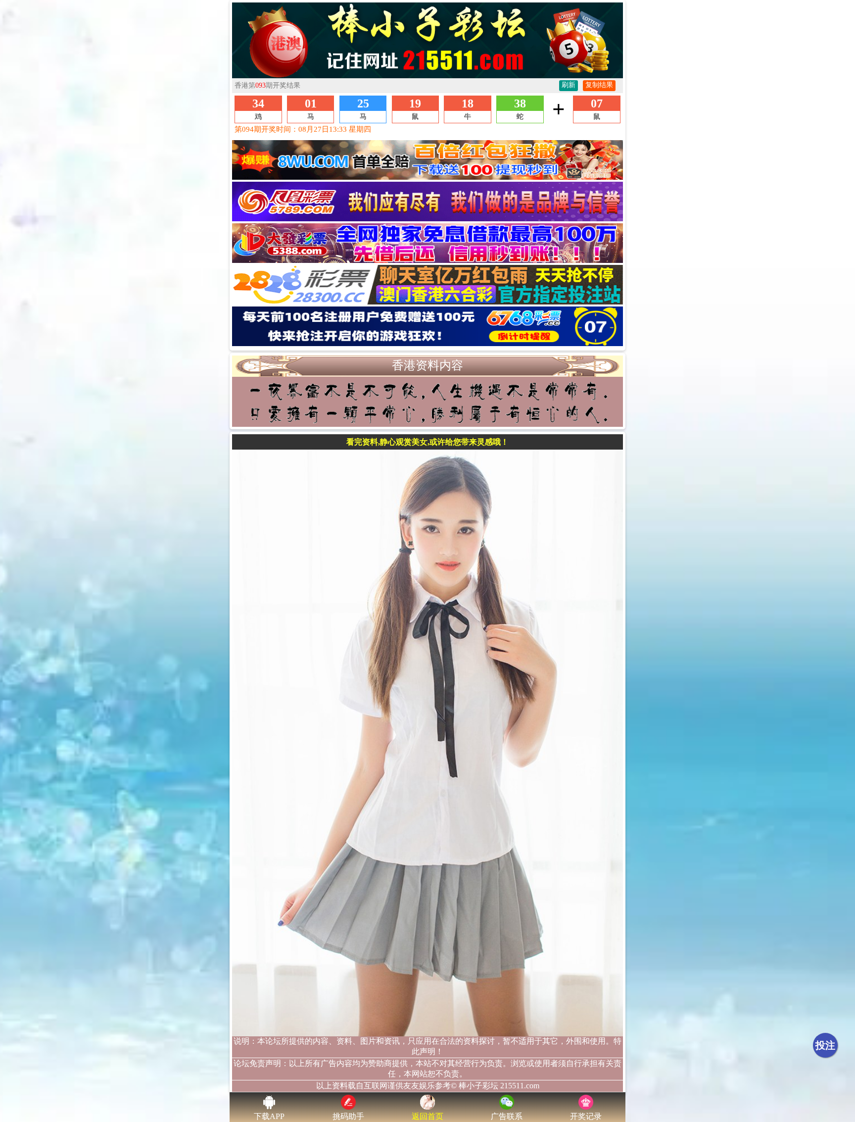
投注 (825, 1045)
